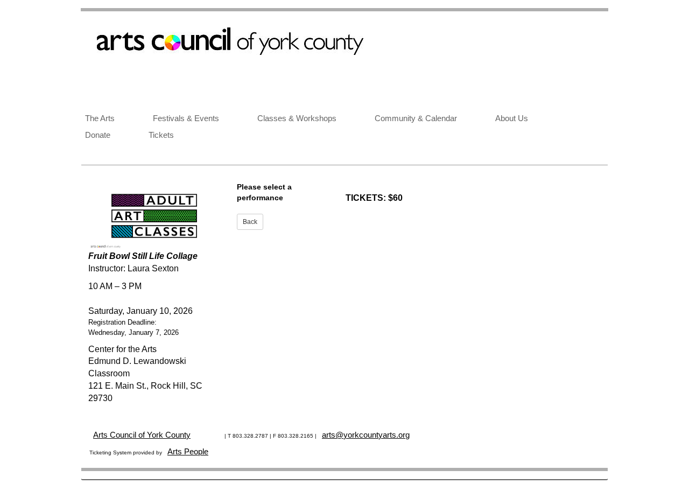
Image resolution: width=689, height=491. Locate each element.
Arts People (187, 451)
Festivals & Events (186, 118)
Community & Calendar (416, 118)
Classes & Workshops (296, 118)
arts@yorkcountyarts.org (366, 434)
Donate (97, 134)
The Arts (100, 118)
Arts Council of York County (142, 434)
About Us (511, 118)
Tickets (161, 134)
